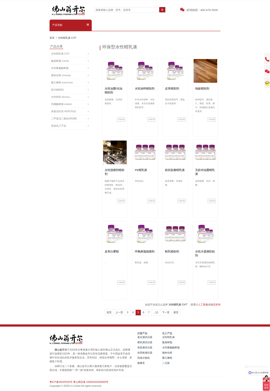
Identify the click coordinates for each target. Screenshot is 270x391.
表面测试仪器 (144, 347)
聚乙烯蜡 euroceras (62, 82)
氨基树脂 (167, 342)
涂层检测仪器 (144, 352)
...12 (155, 312)
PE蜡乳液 (141, 170)
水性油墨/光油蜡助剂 (113, 90)
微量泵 (141, 363)
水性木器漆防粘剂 (205, 253)
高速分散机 (143, 358)
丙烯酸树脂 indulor (61, 104)
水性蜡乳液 (168, 337)
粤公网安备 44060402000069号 (90, 382)
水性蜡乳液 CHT (67, 38)
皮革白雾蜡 (112, 251)
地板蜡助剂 (202, 88)
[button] (71, 25)
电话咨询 (215, 304)
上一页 (119, 312)
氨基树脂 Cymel (60, 61)
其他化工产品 (58, 125)
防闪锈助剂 (57, 89)
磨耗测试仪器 (144, 342)
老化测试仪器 (144, 337)
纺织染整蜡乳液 (175, 170)
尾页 (175, 312)
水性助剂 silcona (60, 97)
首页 (52, 38)
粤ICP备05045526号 (61, 382)
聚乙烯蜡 (167, 358)
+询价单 (121, 119)
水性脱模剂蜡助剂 (114, 172)
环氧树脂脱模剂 (145, 251)
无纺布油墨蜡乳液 (205, 172)
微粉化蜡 (167, 352)
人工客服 (203, 304)
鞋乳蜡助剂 (172, 251)
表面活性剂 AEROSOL (63, 111)
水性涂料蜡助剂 (145, 88)
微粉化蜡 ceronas (61, 75)
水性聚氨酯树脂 (60, 68)
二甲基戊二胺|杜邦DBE (64, 118)
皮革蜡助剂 (172, 88)
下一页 (166, 312)
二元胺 (166, 363)
